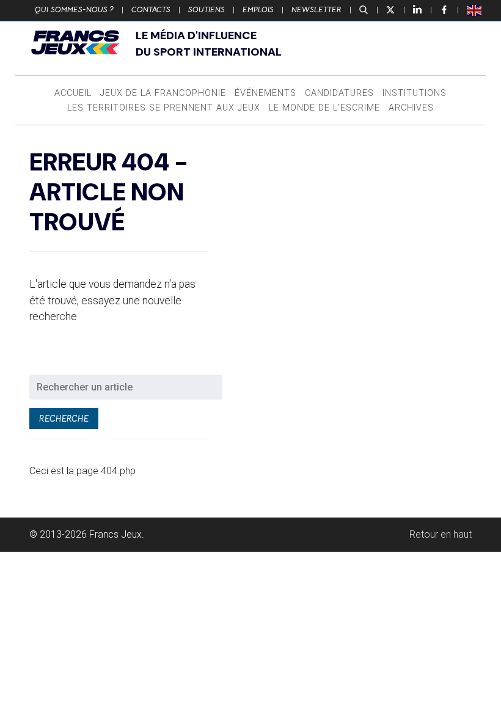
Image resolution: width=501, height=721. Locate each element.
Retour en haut (440, 534)
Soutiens (206, 10)
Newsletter (316, 10)
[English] (475, 10)
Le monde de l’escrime (324, 108)
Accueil (73, 93)
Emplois (258, 10)
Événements (265, 93)
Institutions (414, 93)
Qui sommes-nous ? (74, 10)
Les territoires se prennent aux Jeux (163, 108)
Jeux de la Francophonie (163, 93)
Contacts (150, 10)
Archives (411, 108)
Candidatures (339, 93)
